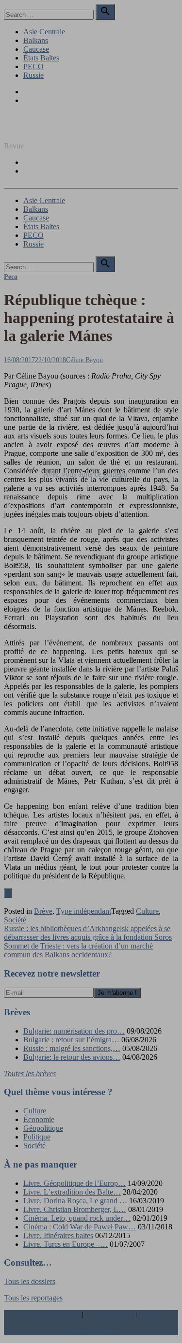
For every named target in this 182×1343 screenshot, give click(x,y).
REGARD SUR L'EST (40, 129)
